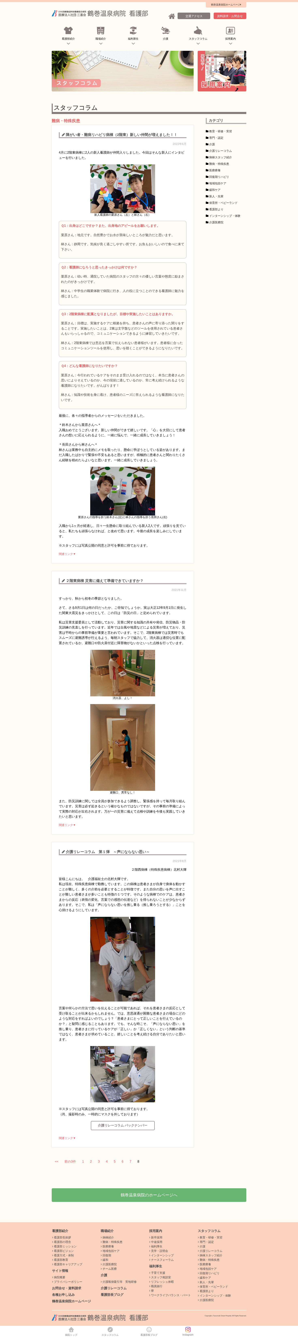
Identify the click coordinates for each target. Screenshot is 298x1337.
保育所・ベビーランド (223, 202)
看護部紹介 (68, 38)
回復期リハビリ (219, 176)
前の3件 (70, 1161)
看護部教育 (60, 1259)
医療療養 (215, 170)
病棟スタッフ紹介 (220, 157)
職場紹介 (100, 38)
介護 (165, 38)
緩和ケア (215, 189)
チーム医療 (109, 1268)
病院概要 (59, 1277)
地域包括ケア (217, 183)
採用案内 (230, 38)
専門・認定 (216, 137)
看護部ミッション (65, 1246)
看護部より (216, 209)
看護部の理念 (62, 1242)
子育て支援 (157, 1272)
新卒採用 (156, 1237)
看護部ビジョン (63, 1250)
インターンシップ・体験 (224, 215)
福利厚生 (133, 38)
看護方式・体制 (63, 1255)
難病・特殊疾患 (219, 163)
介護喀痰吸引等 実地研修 (119, 1281)
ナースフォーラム (162, 1259)
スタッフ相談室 (160, 1277)
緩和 (105, 1259)
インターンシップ (162, 1255)
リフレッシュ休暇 (162, 1281)
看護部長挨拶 (62, 1237)
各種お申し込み (63, 1294)
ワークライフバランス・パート (170, 1295)
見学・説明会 (159, 1250)
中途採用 (156, 1242)
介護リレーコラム (220, 150)
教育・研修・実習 (220, 131)
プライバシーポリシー (67, 1281)
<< (56, 1161)
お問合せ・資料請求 (66, 1288)
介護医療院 (216, 222)
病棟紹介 (108, 1237)
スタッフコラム (198, 38)
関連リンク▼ (67, 554)
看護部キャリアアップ (67, 1264)
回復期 (106, 1255)
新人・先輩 (216, 196)
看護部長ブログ (112, 1294)
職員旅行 (156, 1286)
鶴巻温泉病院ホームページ (71, 1301)
